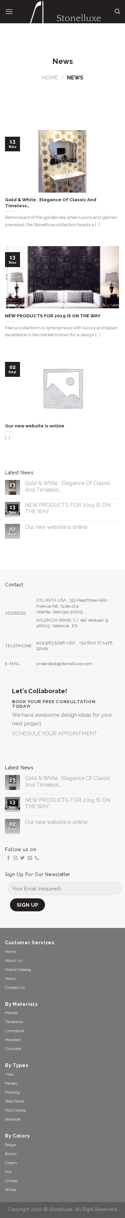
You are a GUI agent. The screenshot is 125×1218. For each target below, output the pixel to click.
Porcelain (13, 1039)
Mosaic (11, 1083)
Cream (11, 1162)
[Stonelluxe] (64, 16)
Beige (10, 1144)
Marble (11, 1012)
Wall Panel (14, 1101)
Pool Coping (15, 1110)
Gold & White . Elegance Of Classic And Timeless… (68, 486)
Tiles (9, 1074)
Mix (8, 1171)
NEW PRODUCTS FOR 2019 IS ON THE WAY (67, 508)
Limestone (14, 1030)
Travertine (14, 1021)
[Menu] (9, 11)
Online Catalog (18, 969)
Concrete (13, 1048)
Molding (12, 1092)
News (10, 978)
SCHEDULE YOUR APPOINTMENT (54, 733)
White (10, 1189)
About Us (13, 960)
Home (50, 78)
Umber (11, 1180)
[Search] (117, 11)
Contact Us (15, 987)
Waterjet (13, 1119)
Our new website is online (56, 527)
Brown (11, 1153)
